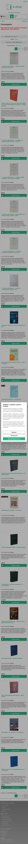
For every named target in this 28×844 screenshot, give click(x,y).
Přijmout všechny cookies (14, 438)
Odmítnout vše (14, 435)
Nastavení (14, 432)
